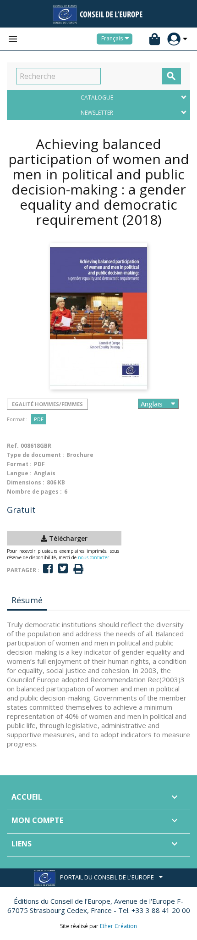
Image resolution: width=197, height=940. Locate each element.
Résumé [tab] (27, 600)
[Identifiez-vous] (174, 39)
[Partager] (48, 568)
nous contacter (93, 557)
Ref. (13, 446)
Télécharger (67, 538)
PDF (39, 419)
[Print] (78, 569)
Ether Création (118, 926)
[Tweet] (63, 568)
